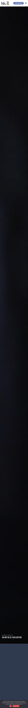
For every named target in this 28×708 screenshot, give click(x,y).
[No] (26, 703)
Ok (10, 706)
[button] (26, 3)
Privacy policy (16, 706)
